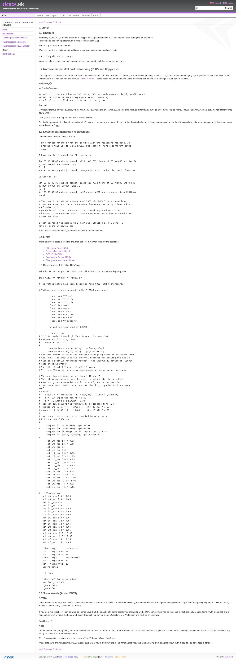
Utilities (86, 15)
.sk (13, 4)
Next (41, 22)
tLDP (4, 15)
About (96, 15)
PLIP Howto (88, 79)
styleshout (229, 657)
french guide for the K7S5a (58, 257)
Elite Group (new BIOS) (57, 248)
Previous (48, 22)
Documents (73, 15)
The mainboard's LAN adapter (16, 46)
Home (40, 15)
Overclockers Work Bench (58, 251)
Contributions (8, 54)
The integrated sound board (14, 38)
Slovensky (217, 3)
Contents (56, 22)
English (229, 3)
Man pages (51, 15)
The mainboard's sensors (14, 42)
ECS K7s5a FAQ (54, 254)
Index (4, 30)
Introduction (7, 34)
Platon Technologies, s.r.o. (67, 657)
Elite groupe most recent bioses (60, 260)
